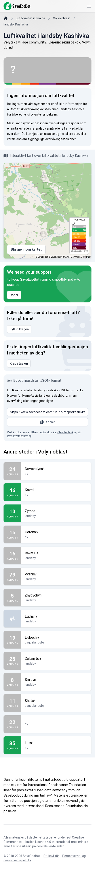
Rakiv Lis (31, 553)
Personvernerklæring (19, 435)
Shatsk (30, 701)
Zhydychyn (33, 595)
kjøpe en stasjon (43, 134)
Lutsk (29, 743)
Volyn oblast (61, 18)
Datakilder (43, 257)
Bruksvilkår (51, 856)
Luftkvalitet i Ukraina (30, 18)
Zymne (30, 511)
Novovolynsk (35, 469)
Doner (14, 295)
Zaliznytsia (33, 658)
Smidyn (30, 680)
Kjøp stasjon (19, 363)
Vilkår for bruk (65, 432)
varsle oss (14, 139)
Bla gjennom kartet (26, 249)
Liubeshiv (32, 637)
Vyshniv (30, 574)
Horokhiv (31, 532)
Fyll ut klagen (19, 329)
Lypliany (31, 616)
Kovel (29, 490)
